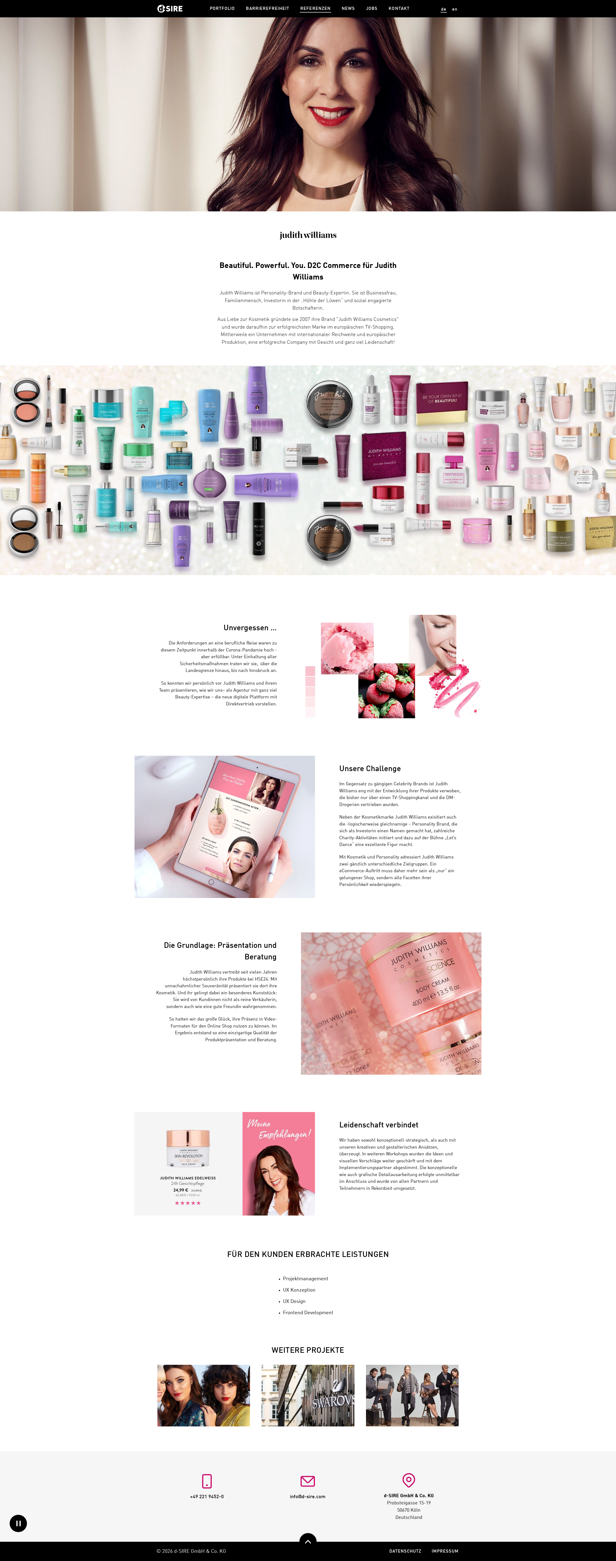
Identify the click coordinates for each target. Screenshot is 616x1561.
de (443, 9)
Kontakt (399, 9)
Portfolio (222, 9)
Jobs (372, 9)
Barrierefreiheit (267, 9)
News (348, 9)
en (454, 9)
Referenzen (315, 9)
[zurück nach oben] (308, 1541)
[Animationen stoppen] (18, 1523)
